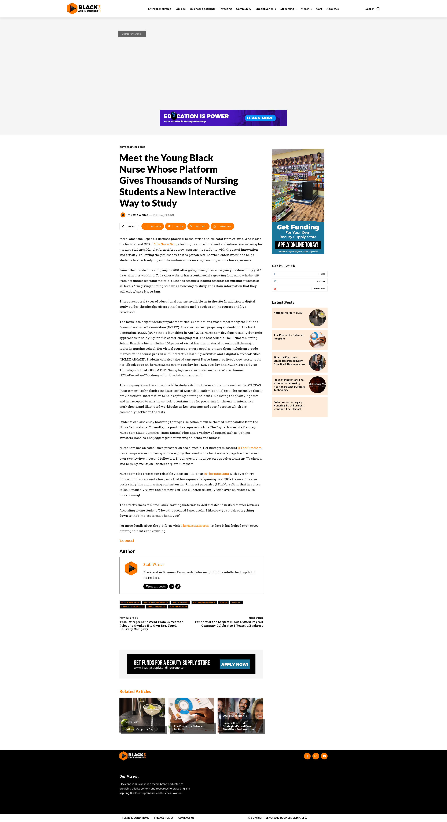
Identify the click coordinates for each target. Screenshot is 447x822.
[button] (372, 9)
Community (132, 722)
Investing (179, 719)
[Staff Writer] (123, 215)
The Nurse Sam (165, 244)
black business (130, 602)
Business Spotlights (235, 716)
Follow (321, 281)
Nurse (223, 602)
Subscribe (319, 288)
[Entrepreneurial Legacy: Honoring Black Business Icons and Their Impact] (317, 407)
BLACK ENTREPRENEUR (156, 602)
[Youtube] (324, 756)
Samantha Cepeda (132, 606)
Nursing (236, 602)
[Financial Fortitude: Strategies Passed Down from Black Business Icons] (317, 362)
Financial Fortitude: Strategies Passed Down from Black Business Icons (238, 726)
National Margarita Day (139, 729)
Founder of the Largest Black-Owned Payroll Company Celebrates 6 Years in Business (229, 623)
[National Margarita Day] (142, 715)
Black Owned (180, 602)
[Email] (171, 586)
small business (156, 606)
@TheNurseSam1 (216, 474)
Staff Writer (139, 215)
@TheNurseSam (249, 448)
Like (323, 274)
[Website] (178, 586)
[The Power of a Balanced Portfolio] (191, 715)
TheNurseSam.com (195, 526)
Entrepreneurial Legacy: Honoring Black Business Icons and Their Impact (289, 405)
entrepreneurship (204, 602)
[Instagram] (315, 756)
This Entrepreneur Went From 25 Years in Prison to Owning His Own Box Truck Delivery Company (151, 625)
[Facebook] (307, 756)
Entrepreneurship (131, 33)
